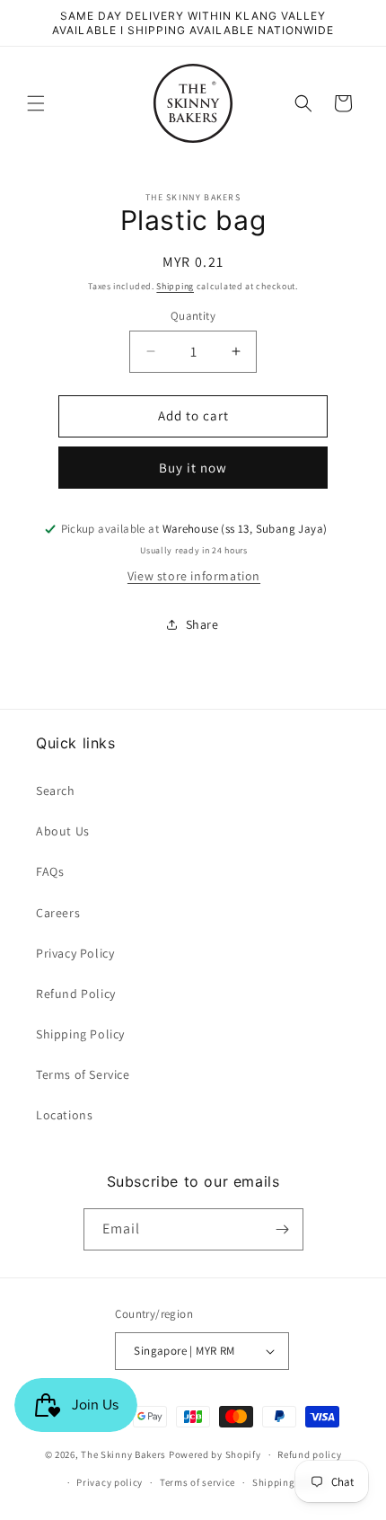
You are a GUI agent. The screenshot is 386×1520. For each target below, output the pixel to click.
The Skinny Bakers (123, 1454)
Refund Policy (76, 993)
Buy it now (193, 467)
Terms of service (197, 1482)
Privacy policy (109, 1482)
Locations (64, 1115)
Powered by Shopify (215, 1454)
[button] (36, 103)
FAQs (50, 871)
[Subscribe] (283, 1229)
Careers (58, 913)
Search (55, 790)
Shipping (175, 286)
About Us (63, 831)
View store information (193, 576)
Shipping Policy (80, 1034)
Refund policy (309, 1454)
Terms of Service (83, 1074)
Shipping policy (289, 1482)
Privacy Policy (75, 953)
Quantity (193, 315)
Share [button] (202, 624)
